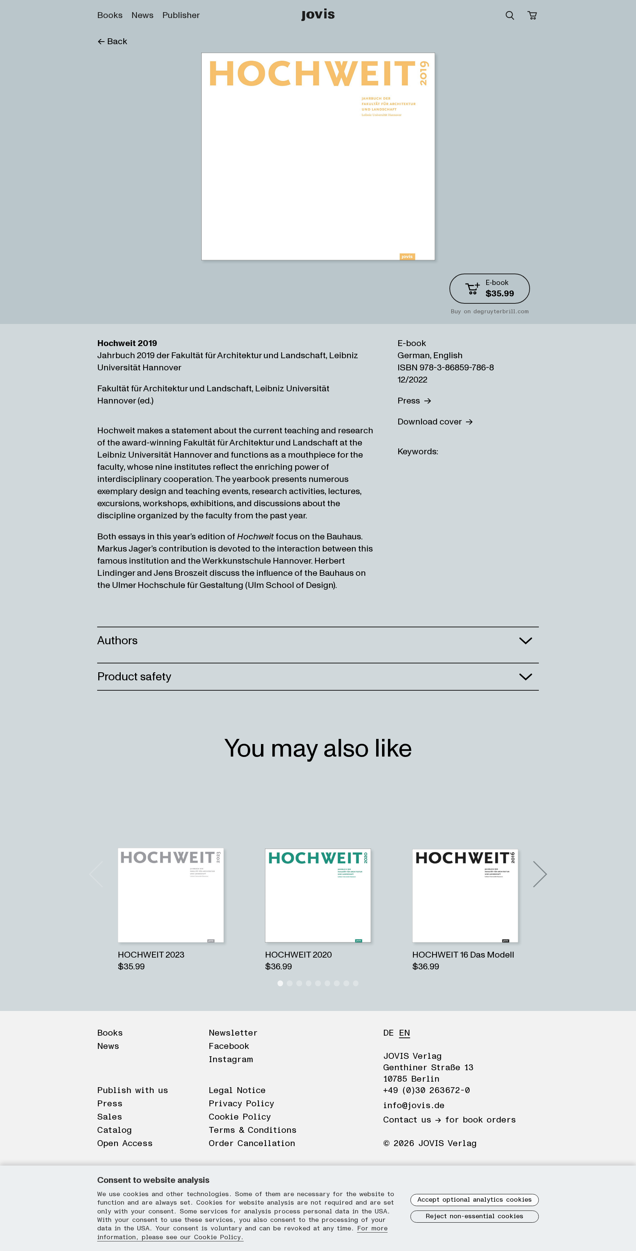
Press (411, 401)
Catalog (114, 1130)
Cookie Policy (240, 1117)
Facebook (229, 1046)
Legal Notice (237, 1090)
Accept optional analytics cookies (474, 1200)
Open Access (125, 1143)
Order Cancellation (252, 1143)
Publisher (181, 15)
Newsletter (233, 1033)
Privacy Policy (241, 1103)
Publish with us (132, 1090)
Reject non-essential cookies (474, 1216)
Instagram (231, 1059)
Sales (109, 1117)
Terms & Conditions (253, 1130)
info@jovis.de (414, 1105)
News (142, 15)
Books (110, 15)
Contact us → (412, 1120)
